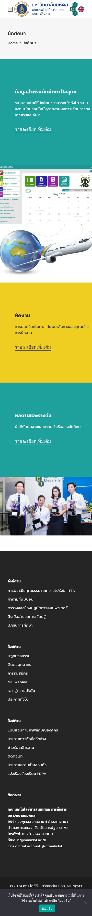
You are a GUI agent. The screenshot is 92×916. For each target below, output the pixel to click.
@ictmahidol (52, 846)
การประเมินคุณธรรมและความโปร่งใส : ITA (41, 590)
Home (13, 43)
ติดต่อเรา (15, 756)
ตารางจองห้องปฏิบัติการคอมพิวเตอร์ (37, 608)
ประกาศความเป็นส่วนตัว (27, 765)
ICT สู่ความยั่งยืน (21, 690)
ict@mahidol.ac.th (31, 840)
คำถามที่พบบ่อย (20, 599)
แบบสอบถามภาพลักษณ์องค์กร (33, 730)
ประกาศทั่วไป (18, 699)
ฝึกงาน (22, 315)
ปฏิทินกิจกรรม (19, 656)
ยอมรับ (47, 908)
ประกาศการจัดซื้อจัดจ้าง (27, 739)
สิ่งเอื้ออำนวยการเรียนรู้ (26, 616)
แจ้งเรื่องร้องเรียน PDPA (27, 773)
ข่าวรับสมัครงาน (21, 747)
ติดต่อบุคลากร (19, 664)
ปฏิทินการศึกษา (20, 625)
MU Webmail (19, 682)
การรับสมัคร (18, 673)
